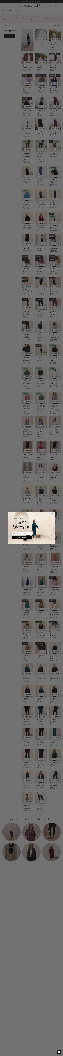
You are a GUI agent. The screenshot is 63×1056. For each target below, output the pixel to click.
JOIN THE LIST (22, 537)
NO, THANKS (22, 541)
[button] (59, 1052)
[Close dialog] (52, 513)
